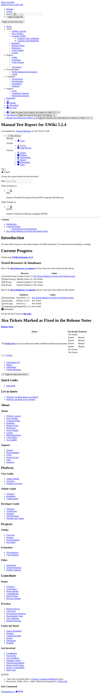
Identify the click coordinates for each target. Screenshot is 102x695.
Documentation (12, 452)
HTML (9, 209)
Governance (11, 589)
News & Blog (17, 33)
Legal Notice (11, 437)
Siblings (23, 155)
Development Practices (16, 614)
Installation (11, 496)
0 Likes (9, 355)
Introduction (11, 224)
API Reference (12, 516)
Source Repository (14, 631)
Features (9, 537)
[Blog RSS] (22, 691)
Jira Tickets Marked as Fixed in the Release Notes (27, 231)
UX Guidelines (12, 618)
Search (9, 14)
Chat (8, 460)
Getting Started (12, 479)
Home (9, 26)
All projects (16, 67)
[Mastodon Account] (8, 691)
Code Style (11, 611)
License (15, 53)
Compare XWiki (19, 36)
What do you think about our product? (22, 397)
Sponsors (10, 462)
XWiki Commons (13, 570)
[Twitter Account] (16, 691)
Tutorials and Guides (15, 518)
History (23, 160)
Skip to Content (7, 2)
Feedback (16, 86)
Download (10, 98)
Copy (22, 141)
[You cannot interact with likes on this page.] (3, 355)
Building (10, 633)
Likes (22, 165)
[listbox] (51, 200)
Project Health (12, 591)
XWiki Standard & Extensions (24, 72)
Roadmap (16, 43)
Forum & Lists (12, 457)
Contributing (11, 653)
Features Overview (14, 483)
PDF (8, 193)
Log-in (9, 11)
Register (9, 9)
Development (17, 81)
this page (27, 314)
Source (23, 153)
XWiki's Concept (19, 31)
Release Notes (12, 425)
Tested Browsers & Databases (24, 229)
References (16, 48)
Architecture (11, 511)
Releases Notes (18, 45)
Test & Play (11, 656)
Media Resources (13, 435)
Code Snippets (18, 62)
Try (7, 100)
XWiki (14, 57)
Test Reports (11, 115)
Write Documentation (15, 663)
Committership (12, 594)
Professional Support (20, 96)
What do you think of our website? (20, 399)
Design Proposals (13, 621)
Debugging (11, 640)
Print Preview (26, 148)
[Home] (7, 112)
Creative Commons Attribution (44, 679)
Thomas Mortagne (23, 131)
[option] (53, 194)
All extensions (12, 552)
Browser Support (13, 598)
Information (25, 162)
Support (9, 450)
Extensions (16, 60)
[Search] (15, 14)
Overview (10, 535)
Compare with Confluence (28, 38)
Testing (9, 638)
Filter (3, 181)
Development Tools (14, 616)
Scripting (10, 513)
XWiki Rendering (13, 567)
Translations (17, 84)
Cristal (14, 74)
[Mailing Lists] (19, 691)
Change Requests (13, 369)
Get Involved (17, 79)
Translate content (13, 660)
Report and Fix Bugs (15, 665)
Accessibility (11, 440)
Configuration (12, 499)
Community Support (20, 93)
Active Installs (18, 50)
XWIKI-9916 (10, 343)
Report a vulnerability (15, 667)
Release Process (13, 609)
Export (23, 145)
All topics (10, 481)
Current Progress (13, 226)
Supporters (10, 386)
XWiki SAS (62, 681)
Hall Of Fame (12, 596)
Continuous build (13, 636)
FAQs (14, 91)
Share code (11, 670)
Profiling (10, 643)
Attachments (25, 157)
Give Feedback (12, 658)
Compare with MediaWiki (28, 41)
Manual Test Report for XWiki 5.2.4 (21, 118)
